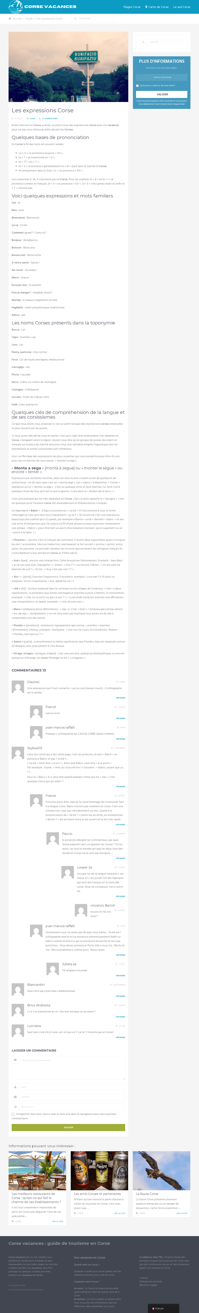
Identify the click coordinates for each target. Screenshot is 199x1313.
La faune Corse (147, 1194)
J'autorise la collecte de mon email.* (158, 86)
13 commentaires (50, 118)
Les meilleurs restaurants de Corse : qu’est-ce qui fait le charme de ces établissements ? (36, 1198)
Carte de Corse (158, 7)
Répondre (120, 698)
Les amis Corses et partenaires (97, 1194)
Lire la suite (58, 1221)
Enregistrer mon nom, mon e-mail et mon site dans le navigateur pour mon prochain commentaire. (64, 1116)
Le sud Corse (181, 7)
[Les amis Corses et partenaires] (99, 1170)
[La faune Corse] (161, 1170)
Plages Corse (132, 7)
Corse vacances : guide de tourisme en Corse (59, 1243)
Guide (32, 118)
